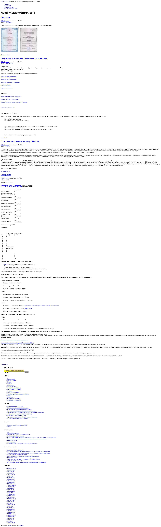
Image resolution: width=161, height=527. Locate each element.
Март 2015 (10, 492)
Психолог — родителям (14, 400)
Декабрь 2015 (11, 480)
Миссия (9, 383)
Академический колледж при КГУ (17, 425)
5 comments (4, 138)
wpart (9, 525)
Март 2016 (10, 476)
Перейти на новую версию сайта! (14, 370)
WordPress (21, 525)
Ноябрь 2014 (11, 495)
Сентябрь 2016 (11, 468)
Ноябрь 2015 (11, 482)
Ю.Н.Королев (5, 21)
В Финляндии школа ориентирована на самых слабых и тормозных (26, 462)
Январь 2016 (11, 479)
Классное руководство (13, 392)
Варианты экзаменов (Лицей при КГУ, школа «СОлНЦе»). (17, 343)
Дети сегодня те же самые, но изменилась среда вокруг (23, 456)
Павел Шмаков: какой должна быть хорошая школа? (22, 443)
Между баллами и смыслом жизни (17, 454)
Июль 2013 (10, 518)
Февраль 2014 (11, 507)
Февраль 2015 (11, 494)
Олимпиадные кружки (13, 398)
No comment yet (5, 55)
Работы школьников (52, 305)
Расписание (10, 397)
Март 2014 (10, 506)
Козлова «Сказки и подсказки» (9, 99)
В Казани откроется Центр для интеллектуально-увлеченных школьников (28, 451)
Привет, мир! (11, 379)
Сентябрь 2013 (11, 515)
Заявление (7, 264)
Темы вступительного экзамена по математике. (14, 340)
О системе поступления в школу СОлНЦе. (20, 141)
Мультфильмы (11, 442)
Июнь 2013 (10, 519)
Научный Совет (11, 386)
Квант (9, 426)
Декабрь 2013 (11, 510)
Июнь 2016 (10, 473)
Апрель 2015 (11, 491)
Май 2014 (10, 503)
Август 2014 (11, 500)
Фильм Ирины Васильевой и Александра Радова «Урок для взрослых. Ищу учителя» (31, 437)
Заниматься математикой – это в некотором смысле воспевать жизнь (27, 439)
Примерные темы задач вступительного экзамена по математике (25, 412)
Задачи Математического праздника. (11, 96)
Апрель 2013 (11, 522)
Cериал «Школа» (12, 457)
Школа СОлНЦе (5, 1)
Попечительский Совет (14, 388)
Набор (7, 146)
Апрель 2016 (11, 474)
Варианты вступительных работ (16, 415)
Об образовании (12, 440)
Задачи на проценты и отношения (10, 82)
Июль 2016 (10, 471)
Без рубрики (9, 63)
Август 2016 (11, 470)
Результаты (27, 305)
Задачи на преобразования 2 (9, 79)
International (7, 5)
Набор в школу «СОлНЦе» (15, 406)
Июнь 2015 (10, 489)
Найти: (6, 372)
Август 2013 (11, 516)
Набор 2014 (6, 175)
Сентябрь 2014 (11, 498)
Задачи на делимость (6, 88)
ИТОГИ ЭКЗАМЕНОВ (11, 186)
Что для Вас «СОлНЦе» (14, 389)
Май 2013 (10, 521)
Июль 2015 (10, 488)
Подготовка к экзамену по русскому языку (19, 414)
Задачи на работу (5, 85)
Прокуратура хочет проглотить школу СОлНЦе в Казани (23, 459)
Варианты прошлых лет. (8, 107)
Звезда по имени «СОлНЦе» (15, 450)
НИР (8, 395)
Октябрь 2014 (11, 497)
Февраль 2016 (11, 477)
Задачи (9, 382)
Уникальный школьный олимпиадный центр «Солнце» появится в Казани (28, 453)
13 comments (4, 364)
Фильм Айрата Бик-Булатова (15, 436)
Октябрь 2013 (11, 513)
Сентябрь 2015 (11, 485)
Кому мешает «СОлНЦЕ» (14, 460)
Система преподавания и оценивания (18, 394)
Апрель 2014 (11, 504)
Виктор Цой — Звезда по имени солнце (18, 434)
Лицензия (5, 17)
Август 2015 (11, 486)
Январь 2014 (11, 509)
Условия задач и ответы (39, 305)
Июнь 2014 (10, 501)
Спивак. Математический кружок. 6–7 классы (14, 102)
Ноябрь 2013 (11, 512)
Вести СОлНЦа (11, 380)
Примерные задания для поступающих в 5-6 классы (22, 417)
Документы (9, 22)
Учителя (9, 391)
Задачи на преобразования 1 (9, 76)
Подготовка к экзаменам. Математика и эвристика (24, 58)
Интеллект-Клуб (9, 7)
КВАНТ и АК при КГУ (10, 8)
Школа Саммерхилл (13, 433)
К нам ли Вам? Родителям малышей (17, 418)
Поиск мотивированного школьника (17, 408)
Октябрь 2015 (11, 483)
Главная (6, 4)
